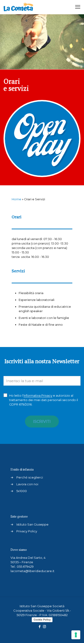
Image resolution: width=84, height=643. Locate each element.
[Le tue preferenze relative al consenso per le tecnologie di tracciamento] (75, 634)
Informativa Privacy (38, 395)
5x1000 (21, 491)
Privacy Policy (26, 531)
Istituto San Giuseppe (32, 524)
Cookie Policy (42, 619)
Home (16, 199)
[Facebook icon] (39, 626)
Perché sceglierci (29, 477)
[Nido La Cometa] (18, 7)
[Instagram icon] (44, 626)
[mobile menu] (78, 7)
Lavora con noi (27, 484)
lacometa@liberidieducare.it (32, 571)
